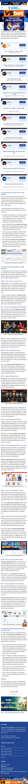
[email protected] (9, 768)
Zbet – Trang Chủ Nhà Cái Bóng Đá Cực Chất (12, 712)
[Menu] (2, 7)
